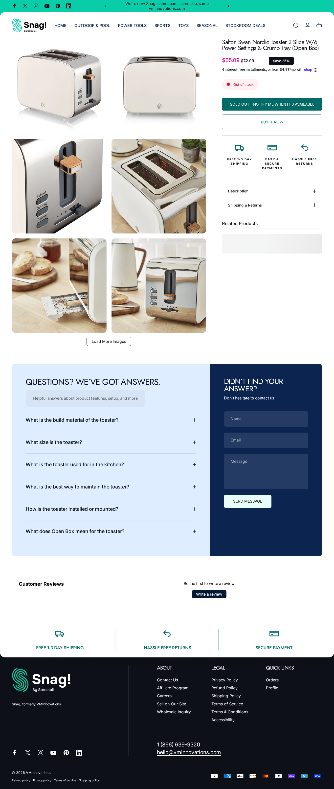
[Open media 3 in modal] (59, 186)
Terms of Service (227, 703)
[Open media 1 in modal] (59, 86)
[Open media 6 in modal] (158, 285)
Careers (164, 695)
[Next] (227, 6)
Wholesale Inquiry (174, 711)
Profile (272, 687)
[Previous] (106, 6)
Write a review (209, 594)
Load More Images (109, 341)
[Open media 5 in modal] (59, 285)
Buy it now (272, 122)
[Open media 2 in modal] (158, 86)
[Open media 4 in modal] (158, 186)
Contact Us (167, 679)
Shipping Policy (226, 695)
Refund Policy (224, 687)
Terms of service (65, 780)
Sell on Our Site (171, 703)
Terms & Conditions (229, 711)
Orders (272, 679)
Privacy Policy (224, 679)
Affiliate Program (172, 687)
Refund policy (21, 780)
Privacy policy (42, 780)
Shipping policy (89, 780)
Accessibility (223, 719)
